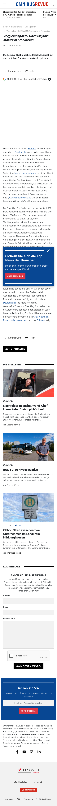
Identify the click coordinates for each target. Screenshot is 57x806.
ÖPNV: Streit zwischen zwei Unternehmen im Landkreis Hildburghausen (22, 533)
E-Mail (6, 596)
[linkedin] (39, 752)
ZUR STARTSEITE (15, 348)
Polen (6, 320)
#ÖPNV (18, 525)
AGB (18, 799)
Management (30, 27)
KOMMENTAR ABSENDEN (28, 666)
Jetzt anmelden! (15, 276)
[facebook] (17, 752)
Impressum (9, 799)
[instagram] (31, 752)
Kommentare (14, 71)
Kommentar (8, 618)
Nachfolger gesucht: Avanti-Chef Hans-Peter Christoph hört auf (25, 407)
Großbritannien (41, 316)
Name (5, 607)
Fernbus (32, 148)
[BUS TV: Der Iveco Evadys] (28, 447)
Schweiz (41, 320)
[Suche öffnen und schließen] (51, 4)
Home (5, 27)
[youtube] (24, 752)
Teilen (32, 71)
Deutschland (9, 302)
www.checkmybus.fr (25, 173)
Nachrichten (16, 27)
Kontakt (38, 782)
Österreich (22, 320)
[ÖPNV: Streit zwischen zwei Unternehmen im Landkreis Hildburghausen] (28, 507)
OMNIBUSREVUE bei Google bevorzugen (27, 79)
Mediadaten (21, 782)
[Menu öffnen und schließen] (5, 4)
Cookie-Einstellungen (44, 799)
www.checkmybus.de (20, 197)
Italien (13, 320)
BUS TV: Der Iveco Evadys (20, 469)
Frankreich (20, 152)
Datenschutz (28, 799)
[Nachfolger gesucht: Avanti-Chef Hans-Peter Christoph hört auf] (28, 383)
